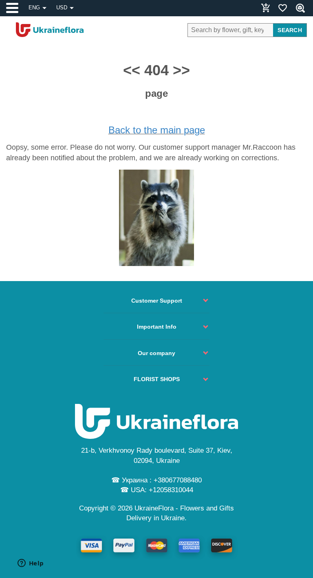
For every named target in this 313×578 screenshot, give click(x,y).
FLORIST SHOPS (157, 379)
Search (290, 30)
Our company (156, 353)
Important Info (156, 326)
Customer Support (156, 300)
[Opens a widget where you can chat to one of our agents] (30, 564)
